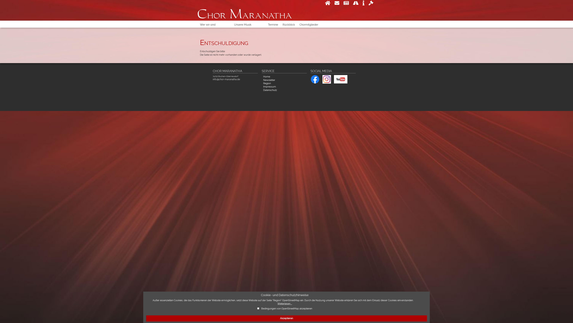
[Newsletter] (346, 3)
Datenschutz (270, 90)
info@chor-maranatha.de (226, 79)
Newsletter (269, 80)
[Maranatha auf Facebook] (315, 78)
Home (266, 76)
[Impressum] (363, 3)
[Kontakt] (337, 3)
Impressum (269, 86)
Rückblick (289, 24)
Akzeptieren (286, 318)
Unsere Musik (242, 24)
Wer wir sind (207, 24)
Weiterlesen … (284, 303)
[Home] (328, 3)
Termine (273, 24)
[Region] (356, 3)
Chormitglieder (308, 24)
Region (267, 83)
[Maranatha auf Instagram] (326, 78)
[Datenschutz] (371, 3)
